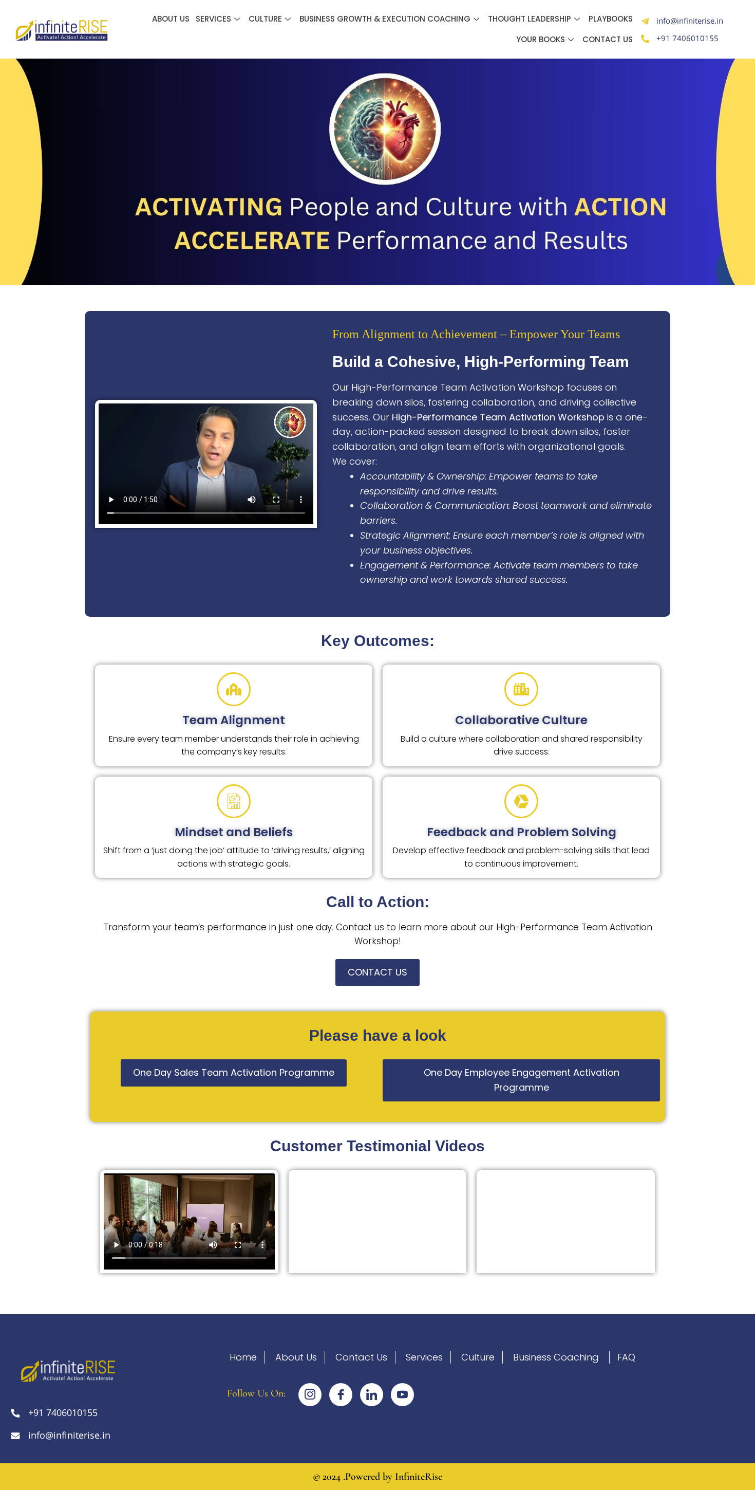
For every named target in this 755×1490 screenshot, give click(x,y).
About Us (171, 18)
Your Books (540, 39)
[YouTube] (402, 1394)
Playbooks (611, 18)
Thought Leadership (529, 18)
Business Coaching (556, 1357)
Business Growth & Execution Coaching (384, 18)
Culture (265, 18)
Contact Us (607, 39)
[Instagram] (310, 1394)
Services (213, 18)
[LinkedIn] (371, 1394)
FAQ (626, 1357)
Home (243, 1357)
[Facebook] (340, 1394)
